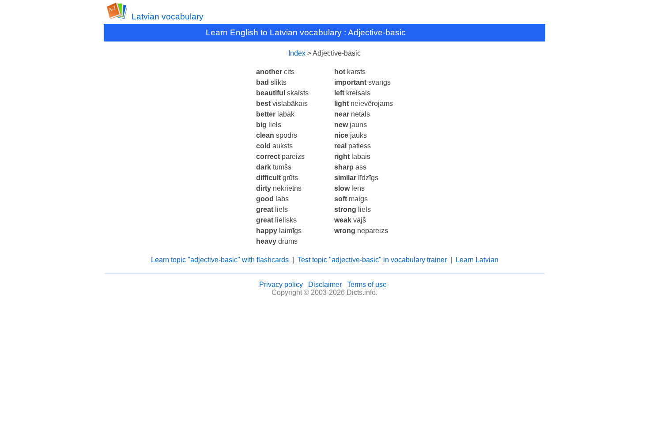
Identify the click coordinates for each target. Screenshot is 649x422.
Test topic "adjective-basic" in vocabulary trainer (372, 260)
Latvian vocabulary (168, 16)
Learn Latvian (477, 260)
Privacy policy (281, 284)
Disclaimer (325, 284)
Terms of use (367, 284)
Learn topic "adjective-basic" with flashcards (220, 260)
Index (297, 53)
